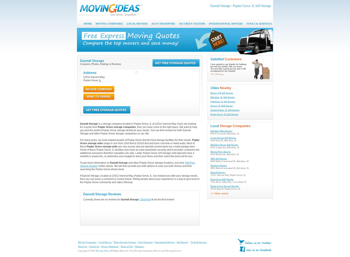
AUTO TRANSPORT (163, 23)
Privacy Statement (109, 246)
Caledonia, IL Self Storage (222, 101)
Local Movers (105, 242)
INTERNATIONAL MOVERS (226, 23)
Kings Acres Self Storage (222, 179)
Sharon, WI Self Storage (221, 93)
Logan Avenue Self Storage (223, 138)
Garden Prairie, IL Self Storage (224, 110)
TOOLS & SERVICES (259, 23)
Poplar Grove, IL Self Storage (224, 114)
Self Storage (182, 242)
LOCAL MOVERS (137, 23)
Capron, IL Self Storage (221, 106)
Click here (145, 199)
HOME (88, 23)
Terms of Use (127, 246)
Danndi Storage (217, 172)
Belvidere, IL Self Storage (222, 97)
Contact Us (94, 246)
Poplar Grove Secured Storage (224, 186)
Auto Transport (145, 242)
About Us (82, 246)
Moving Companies (87, 242)
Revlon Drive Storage (220, 152)
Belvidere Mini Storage (221, 131)
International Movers (164, 242)
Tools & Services (199, 242)
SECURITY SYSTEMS (192, 23)
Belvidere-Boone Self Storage (224, 145)
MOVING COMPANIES (109, 23)
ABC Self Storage (218, 159)
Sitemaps (139, 246)
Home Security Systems (125, 242)
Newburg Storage (218, 165)
